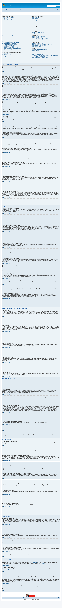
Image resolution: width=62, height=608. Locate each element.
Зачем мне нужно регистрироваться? (8, 17)
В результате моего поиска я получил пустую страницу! (40, 38)
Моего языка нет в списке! (6, 31)
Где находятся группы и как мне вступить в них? (39, 20)
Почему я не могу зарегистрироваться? (8, 19)
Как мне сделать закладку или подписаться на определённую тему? (42, 44)
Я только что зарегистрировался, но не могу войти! (10, 20)
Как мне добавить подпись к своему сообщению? (10, 40)
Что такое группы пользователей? (37, 19)
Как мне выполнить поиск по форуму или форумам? (40, 36)
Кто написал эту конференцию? (36, 53)
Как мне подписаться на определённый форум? (39, 45)
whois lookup (11, 576)
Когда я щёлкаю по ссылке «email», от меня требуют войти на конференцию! (14, 35)
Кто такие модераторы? (35, 18)
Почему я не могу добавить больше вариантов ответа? (10, 42)
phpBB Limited (34, 562)
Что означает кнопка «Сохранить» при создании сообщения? (11, 48)
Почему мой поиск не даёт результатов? (38, 37)
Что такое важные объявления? (7, 57)
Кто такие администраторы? (36, 17)
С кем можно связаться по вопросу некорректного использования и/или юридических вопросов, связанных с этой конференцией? (45, 56)
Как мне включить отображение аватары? (8, 33)
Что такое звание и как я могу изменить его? (9, 34)
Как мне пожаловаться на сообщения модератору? (10, 47)
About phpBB (44, 563)
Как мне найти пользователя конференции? (38, 39)
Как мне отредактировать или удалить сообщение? (10, 39)
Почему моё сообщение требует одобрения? (9, 49)
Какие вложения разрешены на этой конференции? (39, 49)
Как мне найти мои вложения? (36, 50)
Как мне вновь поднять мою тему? (7, 50)
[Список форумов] (5, 4)
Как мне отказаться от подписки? (37, 46)
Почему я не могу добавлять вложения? (8, 45)
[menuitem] (8, 9)
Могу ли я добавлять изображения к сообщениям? (10, 56)
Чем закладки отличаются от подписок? (38, 43)
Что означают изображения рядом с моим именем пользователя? (12, 32)
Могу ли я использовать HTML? (7, 54)
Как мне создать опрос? (6, 41)
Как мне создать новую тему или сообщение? (9, 38)
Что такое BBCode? (5, 53)
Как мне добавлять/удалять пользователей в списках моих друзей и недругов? (44, 33)
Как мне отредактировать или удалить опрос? (9, 43)
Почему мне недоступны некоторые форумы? (9, 44)
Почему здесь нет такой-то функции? (37, 54)
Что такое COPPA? (5, 18)
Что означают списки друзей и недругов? (38, 32)
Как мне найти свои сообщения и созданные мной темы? (40, 40)
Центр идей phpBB (5, 569)
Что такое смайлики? (5, 55)
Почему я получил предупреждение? (8, 46)
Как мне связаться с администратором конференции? (40, 57)
